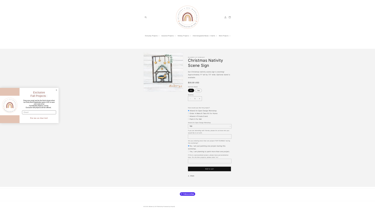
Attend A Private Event (199, 116)
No (191, 90)
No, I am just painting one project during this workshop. (206, 147)
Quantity (190, 95)
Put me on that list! (39, 118)
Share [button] (192, 176)
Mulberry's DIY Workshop (156, 206)
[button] (146, 17)
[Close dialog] (56, 90)
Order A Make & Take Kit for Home (203, 113)
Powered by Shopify (169, 206)
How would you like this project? (199, 108)
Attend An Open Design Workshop (203, 111)
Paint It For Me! (196, 119)
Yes (198, 90)
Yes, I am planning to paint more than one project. (210, 151)
